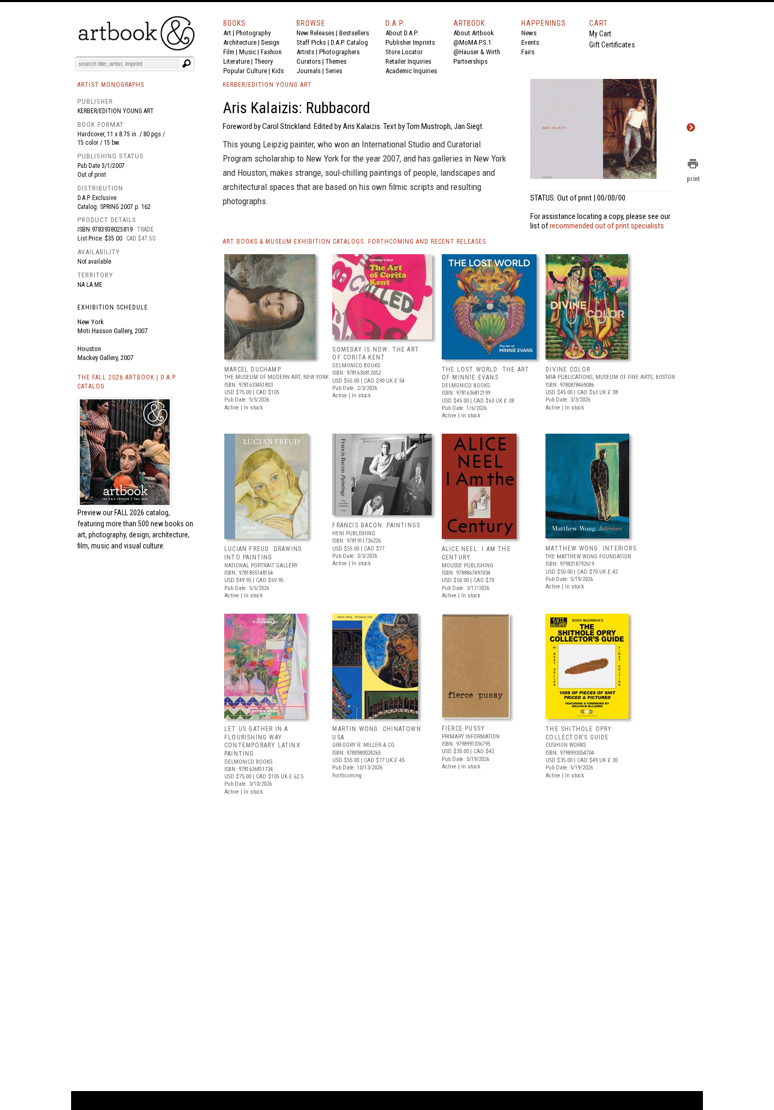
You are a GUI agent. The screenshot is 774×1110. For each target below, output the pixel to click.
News (529, 33)
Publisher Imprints (410, 42)
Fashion (271, 52)
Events (530, 42)
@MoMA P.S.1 (472, 42)
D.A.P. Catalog (349, 42)
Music (247, 52)
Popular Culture (245, 71)
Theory (263, 61)
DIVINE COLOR (567, 369)
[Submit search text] (186, 63)
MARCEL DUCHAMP (252, 369)
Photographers (339, 52)
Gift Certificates (612, 45)
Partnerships (470, 61)
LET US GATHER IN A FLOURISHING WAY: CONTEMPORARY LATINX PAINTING (262, 741)
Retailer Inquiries (408, 61)
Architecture (239, 42)
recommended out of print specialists (607, 226)
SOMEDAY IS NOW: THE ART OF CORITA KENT (375, 354)
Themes (335, 61)
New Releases (315, 33)
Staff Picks (311, 42)
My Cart (600, 33)
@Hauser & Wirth (476, 52)
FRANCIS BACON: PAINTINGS (376, 525)
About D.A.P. (401, 33)
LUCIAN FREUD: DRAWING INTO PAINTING (263, 553)
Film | (231, 52)
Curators (308, 61)
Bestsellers (354, 33)
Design (270, 42)
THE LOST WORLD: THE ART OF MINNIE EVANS (486, 374)
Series (333, 71)
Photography (253, 33)
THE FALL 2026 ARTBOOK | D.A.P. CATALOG (127, 382)
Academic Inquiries (411, 71)
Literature (236, 61)
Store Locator (404, 52)
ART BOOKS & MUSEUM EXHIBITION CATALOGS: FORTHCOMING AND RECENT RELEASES (354, 241)
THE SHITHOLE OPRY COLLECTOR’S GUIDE (578, 733)
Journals (308, 71)
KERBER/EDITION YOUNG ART (267, 84)
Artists (305, 52)
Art (227, 33)
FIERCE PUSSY (463, 728)
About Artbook (473, 33)
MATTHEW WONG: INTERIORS (591, 548)
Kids (278, 71)
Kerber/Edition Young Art (115, 111)
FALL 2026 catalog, (142, 512)
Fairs (527, 52)
